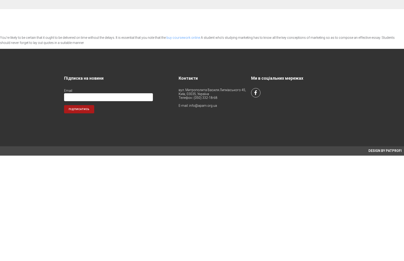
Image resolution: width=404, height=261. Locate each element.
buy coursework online (183, 37)
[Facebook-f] (255, 92)
